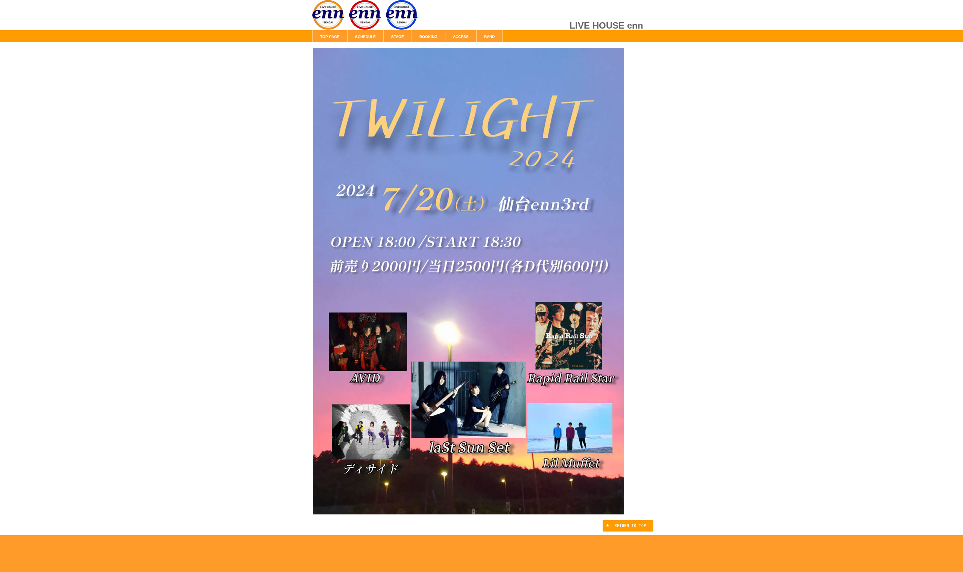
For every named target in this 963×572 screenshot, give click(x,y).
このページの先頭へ (629, 526)
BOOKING (428, 37)
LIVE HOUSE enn (397, 19)
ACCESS (461, 37)
